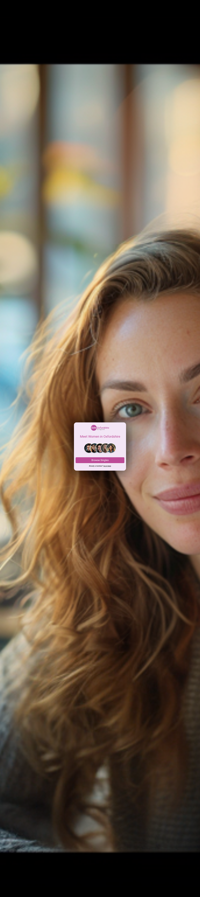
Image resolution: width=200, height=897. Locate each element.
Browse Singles (100, 460)
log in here (107, 466)
